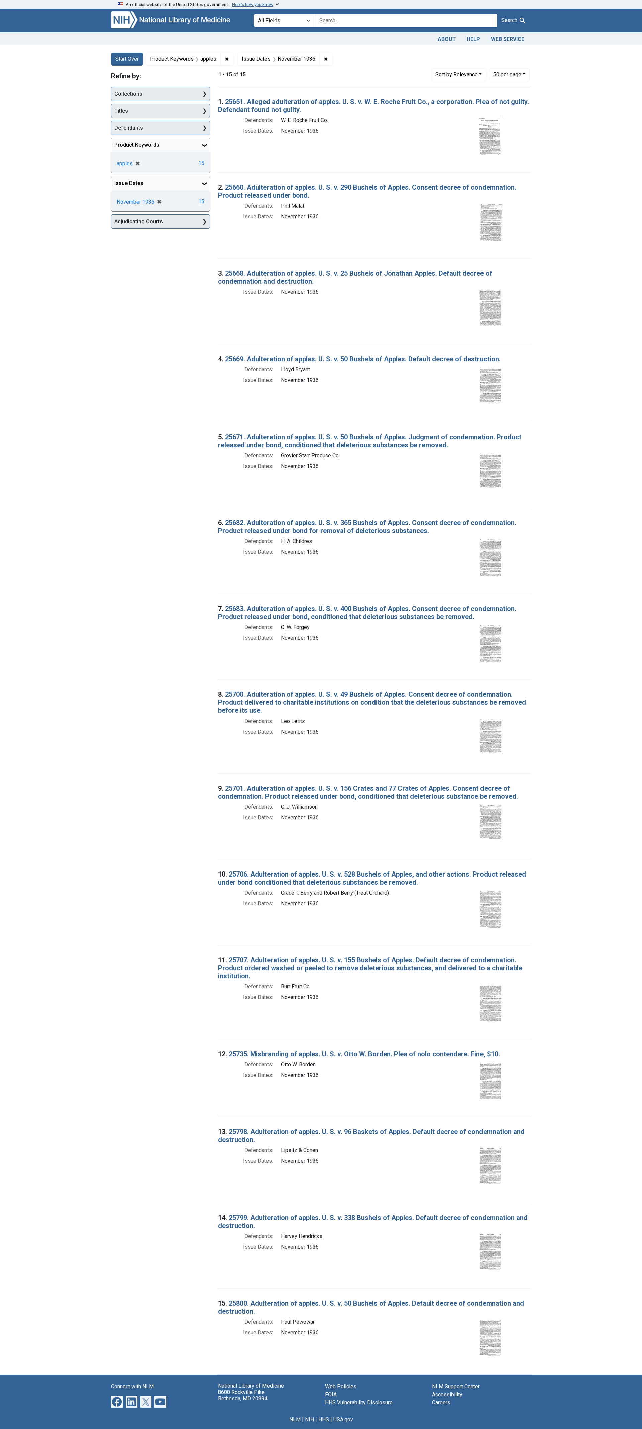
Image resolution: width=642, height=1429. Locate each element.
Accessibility (447, 1394)
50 (507, 74)
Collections (128, 94)
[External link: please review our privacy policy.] (117, 1401)
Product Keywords (136, 145)
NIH (309, 1419)
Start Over (127, 59)
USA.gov (343, 1419)
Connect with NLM (132, 1386)
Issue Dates (128, 183)
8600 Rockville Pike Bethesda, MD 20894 (243, 1395)
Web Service (507, 39)
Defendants (128, 128)
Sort (456, 74)
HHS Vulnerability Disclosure (359, 1402)
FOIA (331, 1394)
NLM (295, 1419)
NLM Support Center (456, 1386)
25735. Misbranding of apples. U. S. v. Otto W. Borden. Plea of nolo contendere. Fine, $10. (364, 1054)
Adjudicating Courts (138, 221)
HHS (323, 1419)
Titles (121, 111)
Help (473, 39)
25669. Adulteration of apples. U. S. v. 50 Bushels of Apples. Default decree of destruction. (363, 359)
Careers (441, 1402)
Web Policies (340, 1386)
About (447, 39)
